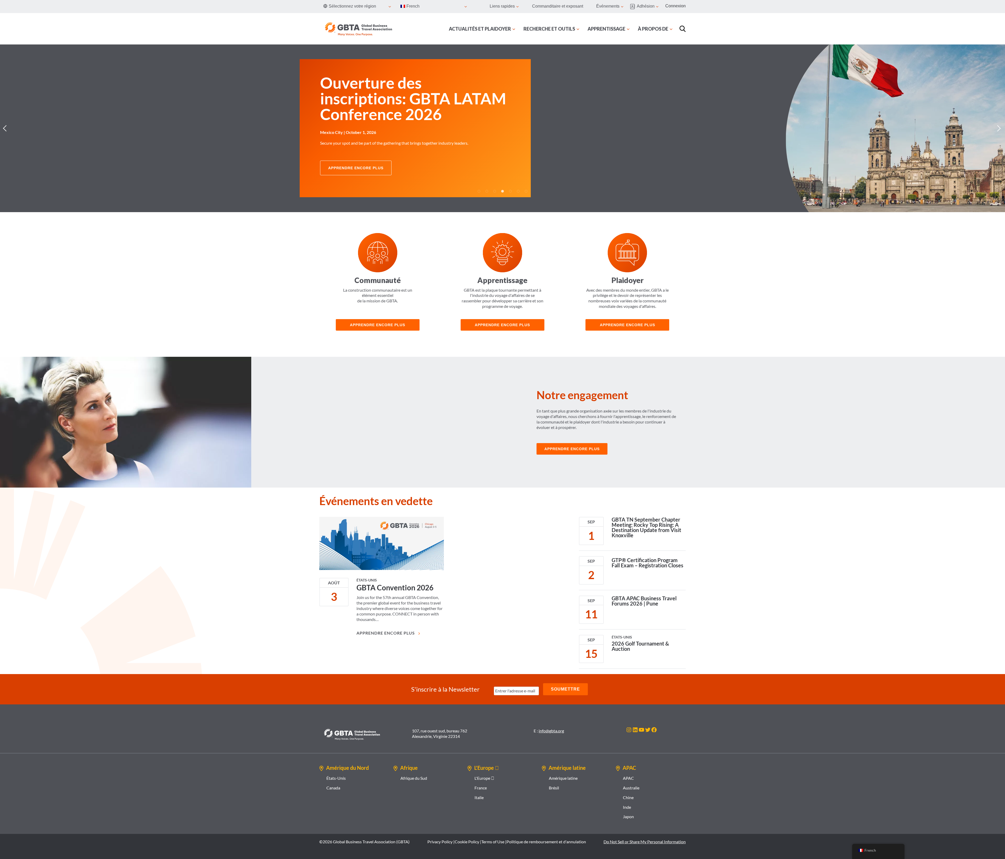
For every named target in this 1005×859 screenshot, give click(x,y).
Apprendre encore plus (502, 325)
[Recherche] (682, 29)
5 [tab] (510, 191)
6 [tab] (518, 191)
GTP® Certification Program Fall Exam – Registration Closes (647, 562)
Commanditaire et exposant (557, 6)
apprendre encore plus (377, 325)
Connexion (675, 6)
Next (998, 128)
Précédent (6, 128)
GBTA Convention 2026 (394, 587)
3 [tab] (494, 191)
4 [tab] (502, 191)
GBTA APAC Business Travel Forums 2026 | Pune (644, 601)
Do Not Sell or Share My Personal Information (645, 841)
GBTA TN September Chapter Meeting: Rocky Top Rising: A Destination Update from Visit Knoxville (646, 527)
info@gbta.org (551, 730)
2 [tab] (486, 191)
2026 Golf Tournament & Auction (640, 646)
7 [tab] (526, 191)
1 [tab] (479, 191)
